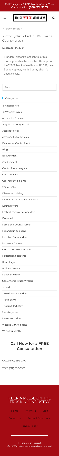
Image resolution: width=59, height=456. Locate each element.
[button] (5, 18)
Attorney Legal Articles (15, 137)
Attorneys (30, 410)
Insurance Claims (12, 243)
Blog (5, 149)
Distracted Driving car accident (20, 199)
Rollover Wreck (11, 268)
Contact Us (15, 418)
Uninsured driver (11, 318)
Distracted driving (12, 193)
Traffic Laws (9, 299)
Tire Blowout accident (15, 293)
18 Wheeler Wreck (12, 111)
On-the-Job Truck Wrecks (17, 249)
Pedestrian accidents (14, 255)
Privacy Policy (29, 425)
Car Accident (9, 162)
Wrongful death (11, 331)
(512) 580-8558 (17, 368)
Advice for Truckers (13, 118)
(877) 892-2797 (17, 360)
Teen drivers (9, 287)
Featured (7, 218)
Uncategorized (10, 312)
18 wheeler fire (10, 105)
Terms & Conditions (39, 418)
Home (14, 410)
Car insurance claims (14, 180)
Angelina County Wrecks (16, 124)
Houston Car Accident (15, 237)
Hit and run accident (14, 230)
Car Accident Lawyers (14, 168)
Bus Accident (10, 155)
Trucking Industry (12, 305)
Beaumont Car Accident (16, 143)
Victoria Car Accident (14, 324)
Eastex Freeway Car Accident (18, 212)
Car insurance (10, 174)
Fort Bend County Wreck (16, 224)
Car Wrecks (9, 186)
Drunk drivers (10, 205)
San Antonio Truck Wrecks (17, 280)
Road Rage (8, 262)
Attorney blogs (11, 130)
